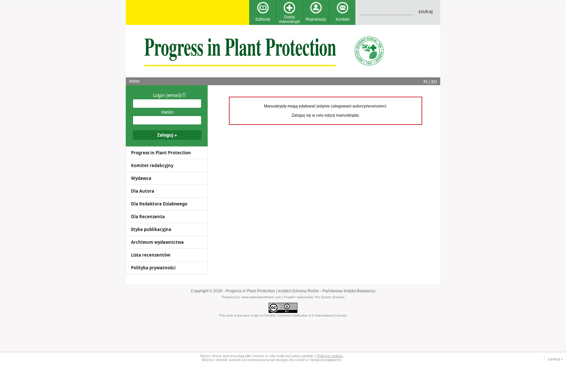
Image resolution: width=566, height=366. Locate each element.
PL (426, 82)
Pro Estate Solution (330, 297)
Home (134, 81)
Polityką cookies (330, 356)
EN (434, 82)
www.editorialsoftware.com (261, 297)
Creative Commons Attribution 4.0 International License (305, 315)
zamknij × (555, 359)
